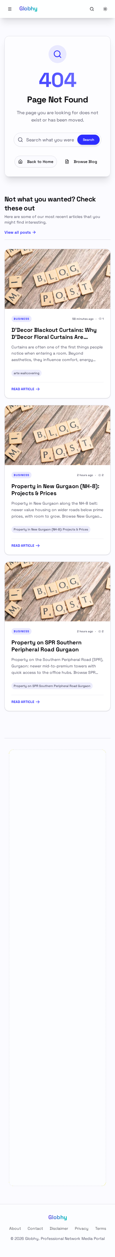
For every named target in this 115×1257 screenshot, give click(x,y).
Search (88, 139)
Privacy (81, 1228)
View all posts (17, 232)
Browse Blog (85, 161)
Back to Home (40, 161)
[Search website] (92, 9)
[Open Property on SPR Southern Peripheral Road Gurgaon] (57, 592)
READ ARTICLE (22, 389)
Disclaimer (59, 1228)
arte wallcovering (26, 373)
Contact (35, 1228)
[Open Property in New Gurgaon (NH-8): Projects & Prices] (57, 435)
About (15, 1228)
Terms (100, 1228)
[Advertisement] (57, 967)
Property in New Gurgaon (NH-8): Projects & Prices (51, 529)
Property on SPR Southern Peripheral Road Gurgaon (52, 686)
